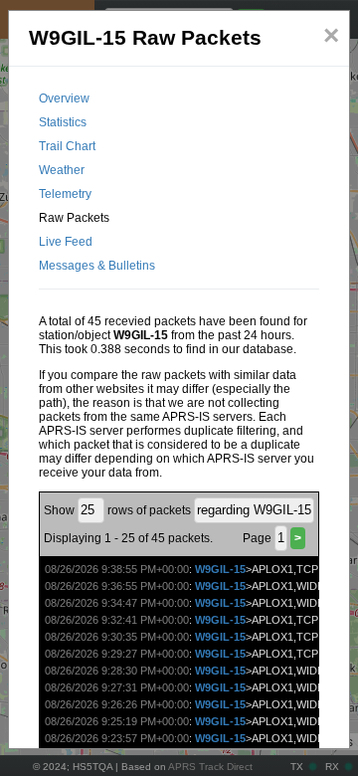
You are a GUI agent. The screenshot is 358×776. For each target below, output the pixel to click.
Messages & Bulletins (97, 266)
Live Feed (65, 242)
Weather (62, 170)
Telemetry (65, 194)
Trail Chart (67, 146)
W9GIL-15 (220, 569)
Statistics (63, 122)
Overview (64, 98)
